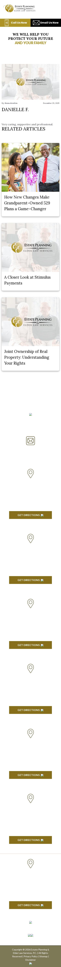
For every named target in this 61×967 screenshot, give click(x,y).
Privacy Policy (31, 956)
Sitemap (43, 956)
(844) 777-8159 (30, 427)
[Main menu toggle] (53, 8)
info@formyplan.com (30, 449)
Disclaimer (30, 959)
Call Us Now (19, 23)
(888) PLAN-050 (26, 419)
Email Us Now (49, 23)
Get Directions (29, 514)
